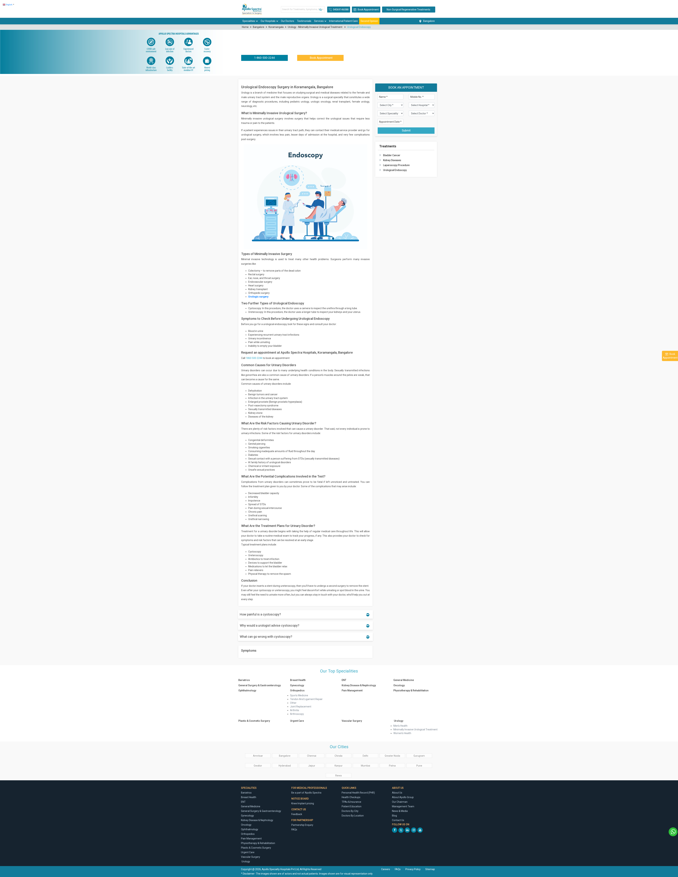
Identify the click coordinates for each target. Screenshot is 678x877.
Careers (385, 869)
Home (245, 27)
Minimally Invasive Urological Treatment (415, 729)
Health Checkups (351, 797)
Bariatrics (244, 680)
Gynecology (297, 685)
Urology (398, 720)
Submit (406, 130)
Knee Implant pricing (302, 803)
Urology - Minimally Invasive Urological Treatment (315, 27)
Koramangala (276, 27)
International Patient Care (343, 21)
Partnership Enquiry (302, 825)
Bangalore (258, 27)
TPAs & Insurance (351, 801)
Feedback (296, 814)
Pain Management (352, 690)
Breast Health (298, 680)
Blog (394, 815)
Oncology (399, 685)
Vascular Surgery (352, 720)
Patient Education (351, 806)
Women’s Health (402, 733)
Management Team (403, 806)
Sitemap (430, 869)
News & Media (400, 811)
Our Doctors (287, 21)
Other (293, 702)
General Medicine (403, 680)
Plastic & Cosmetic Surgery (254, 720)
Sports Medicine (299, 695)
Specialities (248, 21)
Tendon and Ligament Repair (306, 699)
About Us (397, 792)
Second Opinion (369, 21)
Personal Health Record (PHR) (358, 792)
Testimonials (304, 21)
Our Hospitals (268, 21)
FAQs (294, 829)
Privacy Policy (413, 869)
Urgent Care (297, 720)
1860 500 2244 (254, 358)
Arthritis (294, 710)
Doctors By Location (353, 815)
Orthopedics (297, 690)
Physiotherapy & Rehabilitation (411, 690)
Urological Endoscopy (359, 27)
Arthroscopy (297, 714)
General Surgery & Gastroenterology (259, 685)
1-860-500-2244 (264, 57)
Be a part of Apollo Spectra (306, 792)
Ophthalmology (247, 690)
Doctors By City (350, 811)
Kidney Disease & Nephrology (359, 685)
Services (319, 21)
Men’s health (400, 725)
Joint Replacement (300, 706)
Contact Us (398, 820)
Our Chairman (400, 801)
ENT (344, 680)
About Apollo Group (403, 797)
